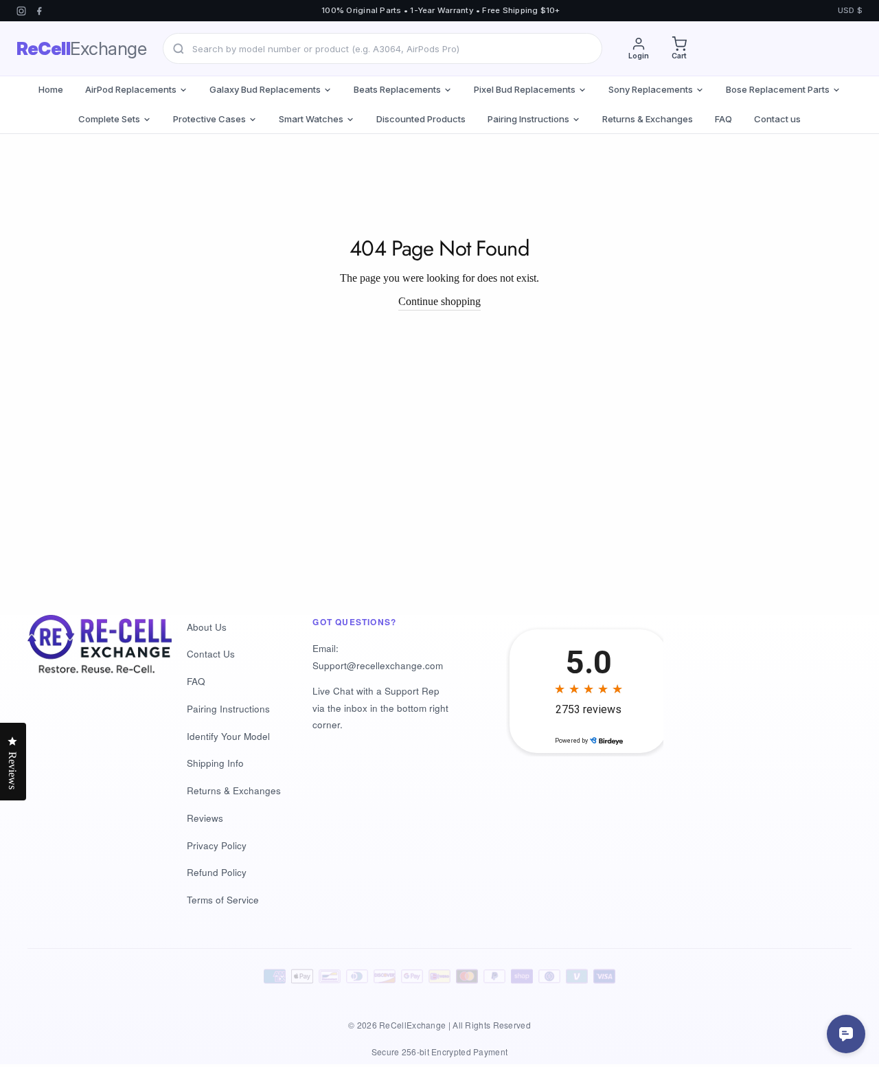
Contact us (777, 118)
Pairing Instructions (528, 118)
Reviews (205, 817)
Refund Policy (217, 872)
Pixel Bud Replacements (524, 89)
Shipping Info (215, 763)
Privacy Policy (217, 845)
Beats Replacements (397, 89)
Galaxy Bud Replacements (265, 89)
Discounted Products (421, 118)
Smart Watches (311, 118)
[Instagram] (21, 11)
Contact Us (211, 653)
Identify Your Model (228, 736)
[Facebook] (39, 11)
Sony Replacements (650, 89)
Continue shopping (439, 301)
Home (50, 89)
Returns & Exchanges (647, 118)
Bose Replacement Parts (778, 89)
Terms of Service (223, 899)
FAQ (723, 118)
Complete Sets (109, 118)
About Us (207, 626)
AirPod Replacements (130, 89)
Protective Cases (209, 118)
